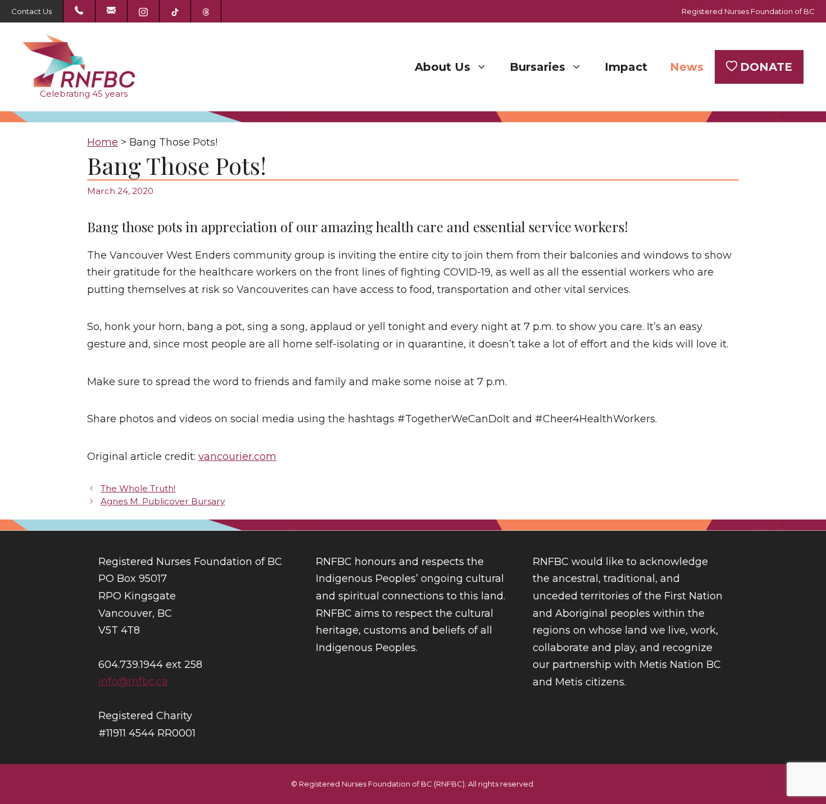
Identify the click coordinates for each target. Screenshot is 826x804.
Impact (626, 67)
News (687, 67)
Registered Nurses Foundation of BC (748, 11)
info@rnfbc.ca (133, 681)
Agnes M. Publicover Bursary (163, 501)
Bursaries (537, 67)
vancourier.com (237, 456)
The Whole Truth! (138, 488)
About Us (442, 67)
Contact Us (31, 11)
